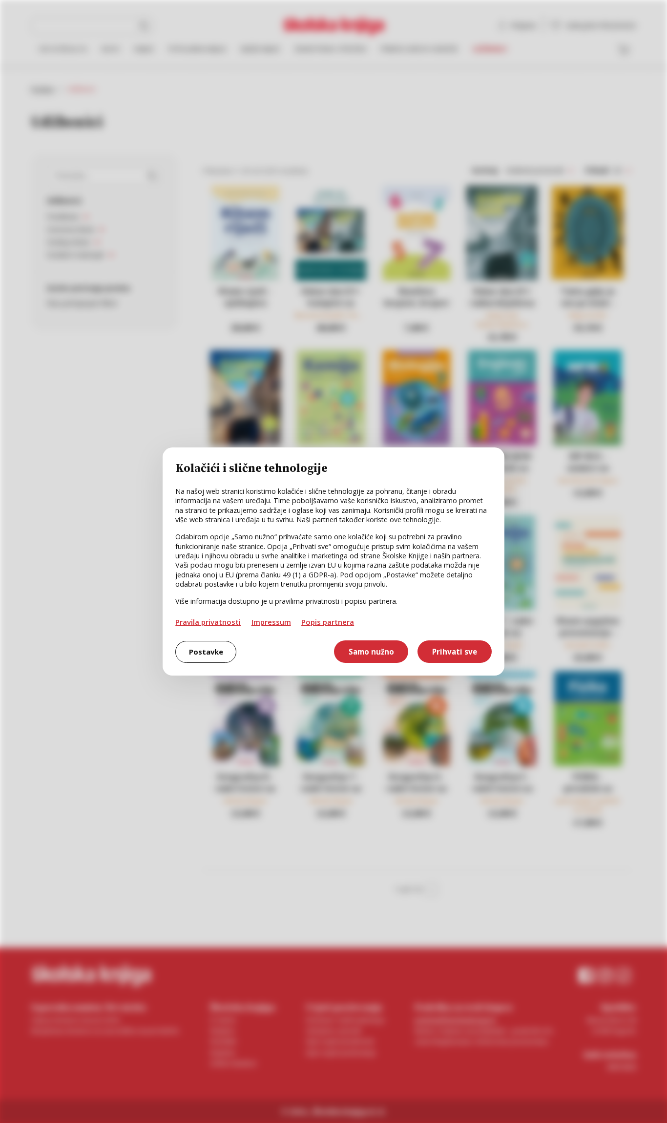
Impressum (271, 622)
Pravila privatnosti (208, 622)
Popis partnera (327, 622)
